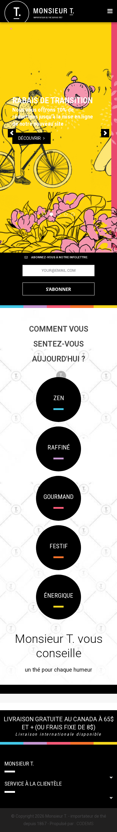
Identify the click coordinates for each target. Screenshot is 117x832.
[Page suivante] (105, 133)
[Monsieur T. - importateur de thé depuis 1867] (39, 13)
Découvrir (35, 134)
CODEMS (85, 823)
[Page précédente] (12, 133)
